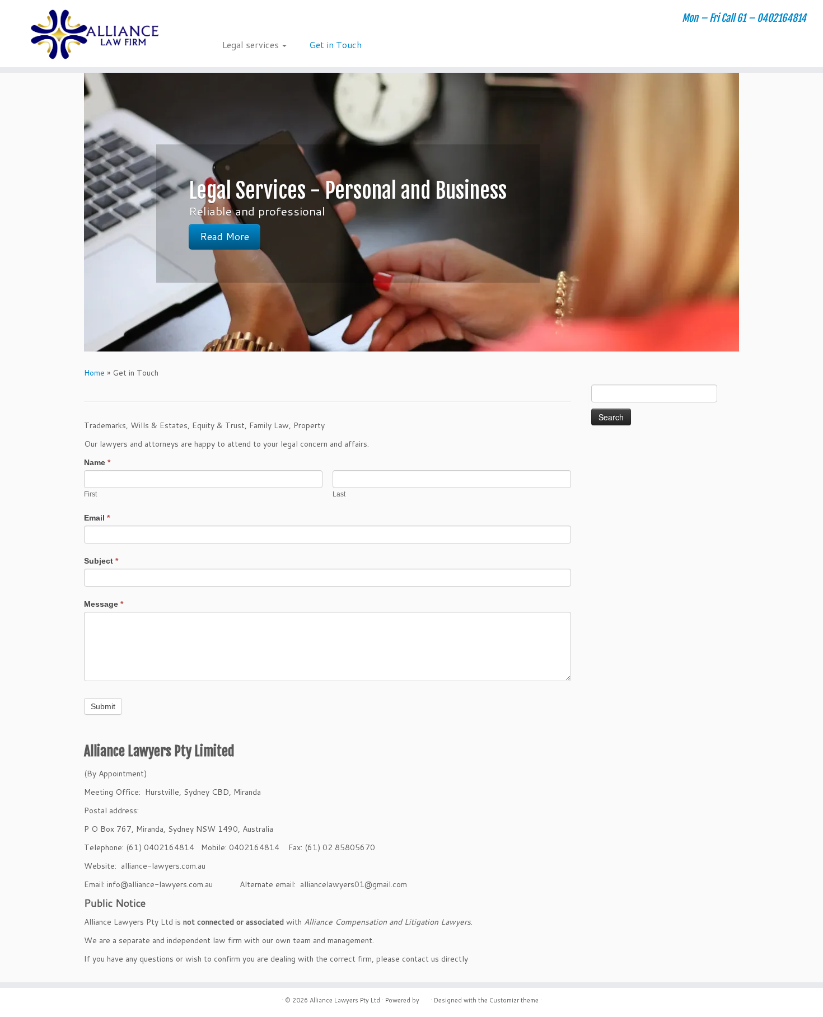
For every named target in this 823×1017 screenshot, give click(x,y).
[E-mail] (229, 19)
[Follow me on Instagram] (275, 19)
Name (97, 462)
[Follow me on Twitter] (244, 19)
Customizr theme (514, 1000)
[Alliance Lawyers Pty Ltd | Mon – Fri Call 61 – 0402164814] (95, 34)
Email (97, 517)
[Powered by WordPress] (425, 998)
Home (94, 372)
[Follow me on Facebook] (260, 19)
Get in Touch (335, 44)
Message (103, 603)
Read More (224, 236)
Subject (101, 560)
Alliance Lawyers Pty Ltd (345, 1000)
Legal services (251, 44)
